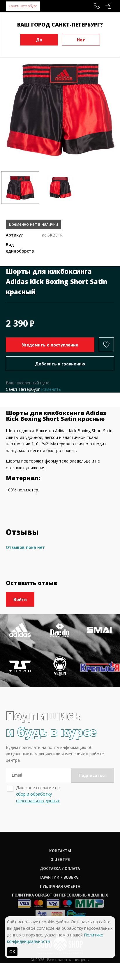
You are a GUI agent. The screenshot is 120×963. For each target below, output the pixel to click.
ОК (12, 951)
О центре (60, 859)
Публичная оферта (60, 886)
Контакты (60, 850)
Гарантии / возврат (60, 877)
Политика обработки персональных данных (60, 895)
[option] (60, 108)
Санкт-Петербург (23, 5)
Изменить (51, 389)
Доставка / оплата (60, 868)
